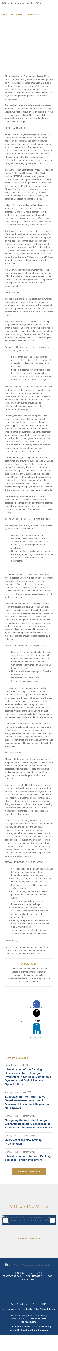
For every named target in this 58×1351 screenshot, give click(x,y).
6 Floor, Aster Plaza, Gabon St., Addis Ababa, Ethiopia (28, 1309)
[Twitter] (36, 1013)
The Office (18, 1273)
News (49, 1276)
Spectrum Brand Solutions (34, 1330)
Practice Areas (12, 1276)
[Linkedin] (36, 1026)
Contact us (27, 1279)
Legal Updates (33, 1276)
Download (17, 45)
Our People (36, 1273)
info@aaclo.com (28, 1322)
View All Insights (29, 1171)
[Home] (24, 6)
